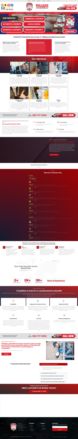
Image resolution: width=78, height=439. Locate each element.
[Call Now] (30, 335)
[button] (1, 24)
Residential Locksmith (39, 75)
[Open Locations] (40, 0)
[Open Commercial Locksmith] (44, 12)
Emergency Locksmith (39, 101)
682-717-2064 (39, 115)
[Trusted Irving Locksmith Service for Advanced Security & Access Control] (48, 42)
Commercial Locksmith (59, 75)
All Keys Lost (59, 101)
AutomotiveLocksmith (19, 75)
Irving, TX (17, 126)
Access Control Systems (19, 101)
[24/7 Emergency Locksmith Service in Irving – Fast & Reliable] (73, 42)
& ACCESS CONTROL (42, 8)
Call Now (30, 336)
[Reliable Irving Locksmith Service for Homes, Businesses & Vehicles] (22, 42)
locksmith (42, 7)
